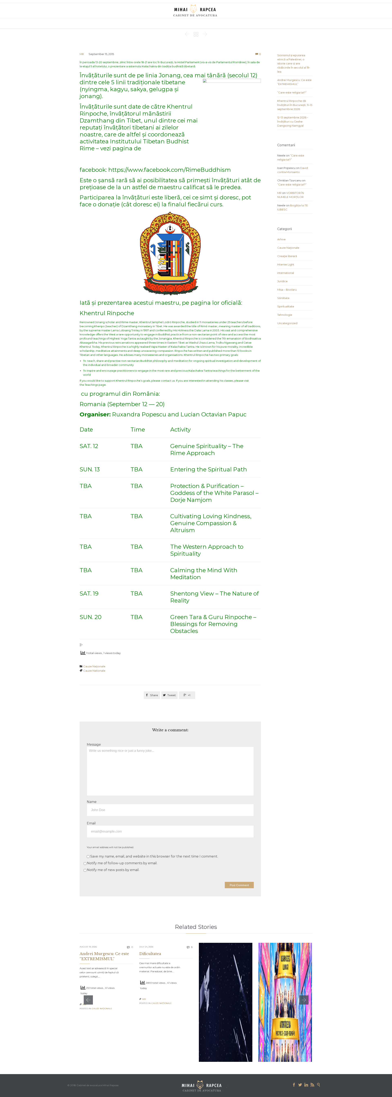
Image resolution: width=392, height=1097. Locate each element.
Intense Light (285, 264)
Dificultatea (150, 954)
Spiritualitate (285, 306)
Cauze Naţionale (94, 666)
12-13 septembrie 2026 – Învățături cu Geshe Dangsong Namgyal (292, 121)
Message (94, 744)
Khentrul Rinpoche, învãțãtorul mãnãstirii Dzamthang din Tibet (136, 113)
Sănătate (283, 298)
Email (91, 823)
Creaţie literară (287, 256)
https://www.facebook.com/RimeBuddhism (169, 169)
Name (92, 802)
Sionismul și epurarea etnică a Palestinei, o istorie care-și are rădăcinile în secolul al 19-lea (293, 63)
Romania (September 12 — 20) (122, 404)
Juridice (282, 281)
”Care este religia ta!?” (291, 92)
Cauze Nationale (94, 670)
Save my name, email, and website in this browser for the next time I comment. (153, 856)
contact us (168, 380)
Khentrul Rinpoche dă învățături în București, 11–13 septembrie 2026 (294, 105)
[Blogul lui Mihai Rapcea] (196, 10)
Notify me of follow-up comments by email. (122, 863)
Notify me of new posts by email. (113, 870)
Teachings (91, 384)
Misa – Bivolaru (287, 289)
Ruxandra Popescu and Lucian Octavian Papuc (179, 414)
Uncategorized (287, 323)
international (285, 272)
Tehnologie (284, 314)
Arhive (281, 239)
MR (82, 54)
